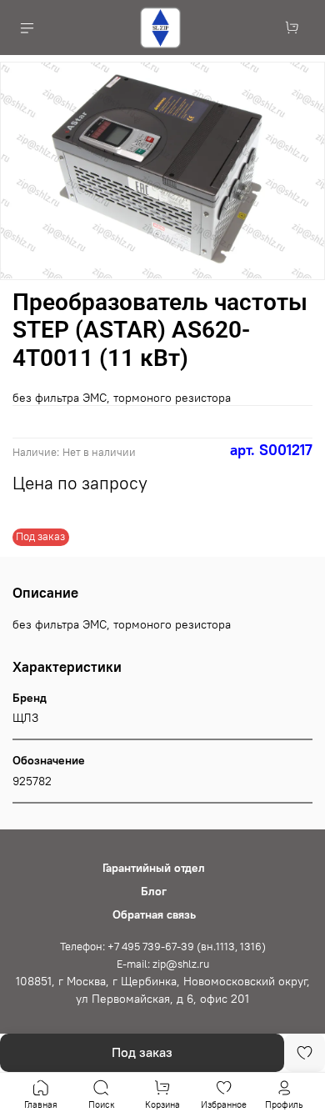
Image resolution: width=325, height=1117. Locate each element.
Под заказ (142, 1052)
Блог (154, 891)
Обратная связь (154, 914)
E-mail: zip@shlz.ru (163, 964)
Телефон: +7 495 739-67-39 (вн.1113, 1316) (163, 946)
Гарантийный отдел (153, 867)
